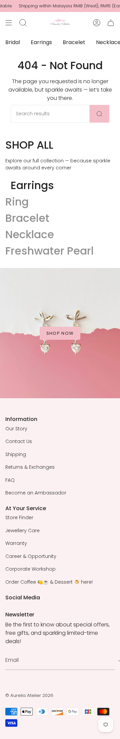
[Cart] (111, 22)
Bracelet (27, 218)
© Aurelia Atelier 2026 (29, 695)
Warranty (16, 543)
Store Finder (19, 517)
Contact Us (18, 441)
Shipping (15, 454)
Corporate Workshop (30, 569)
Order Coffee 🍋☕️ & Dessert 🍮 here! (49, 582)
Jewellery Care (22, 530)
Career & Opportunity (30, 556)
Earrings (32, 185)
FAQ (10, 480)
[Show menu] (8, 22)
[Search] (99, 114)
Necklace (29, 234)
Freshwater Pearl (49, 250)
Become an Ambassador (35, 492)
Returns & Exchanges (30, 467)
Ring (17, 201)
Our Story (16, 428)
